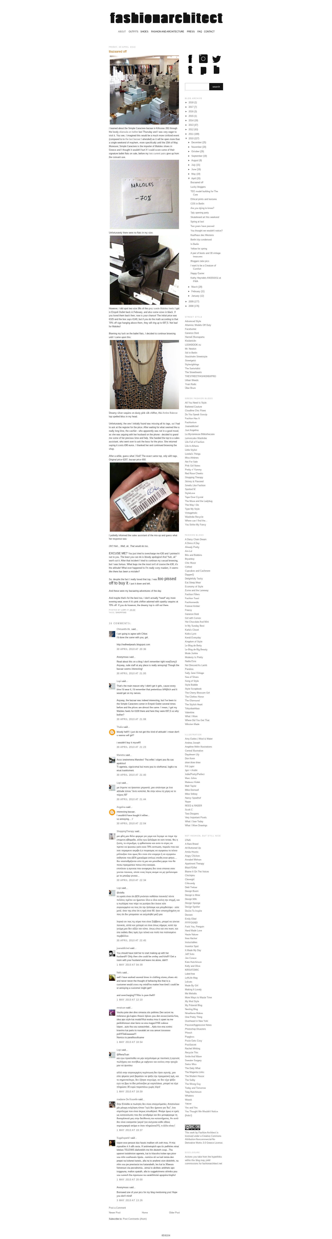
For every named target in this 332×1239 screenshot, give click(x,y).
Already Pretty (192, 547)
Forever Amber (192, 606)
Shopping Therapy (194, 477)
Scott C (189, 809)
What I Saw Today (194, 821)
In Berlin (195, 244)
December (196, 142)
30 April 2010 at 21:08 (131, 719)
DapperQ (189, 574)
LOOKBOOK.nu (193, 344)
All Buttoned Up (193, 848)
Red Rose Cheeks (194, 473)
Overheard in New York (196, 1021)
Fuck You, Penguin (194, 926)
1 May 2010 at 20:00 (130, 1179)
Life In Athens (192, 446)
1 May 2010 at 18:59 (130, 1091)
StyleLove (190, 493)
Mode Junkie (191, 653)
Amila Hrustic (192, 852)
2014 (191, 120)
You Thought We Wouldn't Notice (201, 1111)
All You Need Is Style (195, 402)
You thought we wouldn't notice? (207, 230)
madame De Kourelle (127, 1099)
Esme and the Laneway (197, 590)
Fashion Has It (192, 418)
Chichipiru (190, 875)
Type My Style (192, 509)
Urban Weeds (192, 380)
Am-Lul (188, 551)
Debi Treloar (191, 887)
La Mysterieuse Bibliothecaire (200, 434)
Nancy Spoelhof (193, 798)
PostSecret (190, 1044)
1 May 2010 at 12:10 (130, 999)
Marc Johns (191, 778)
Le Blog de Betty (193, 645)
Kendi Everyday (193, 637)
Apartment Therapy (194, 863)
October (195, 151)
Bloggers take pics (200, 261)
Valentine (189, 712)
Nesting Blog (191, 1009)
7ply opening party (200, 212)
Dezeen (189, 915)
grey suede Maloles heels (161, 308)
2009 (191, 301)
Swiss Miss (191, 1064)
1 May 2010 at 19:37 (130, 1130)
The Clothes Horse (194, 696)
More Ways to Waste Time (198, 997)
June (194, 169)
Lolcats (188, 981)
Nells (119, 972)
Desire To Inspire (193, 911)
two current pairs (157, 153)
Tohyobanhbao (192, 708)
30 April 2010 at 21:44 (131, 799)
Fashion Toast (192, 598)
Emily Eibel (190, 918)
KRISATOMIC (192, 970)
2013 (191, 125)
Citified (188, 567)
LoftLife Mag (191, 977)
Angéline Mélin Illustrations (198, 746)
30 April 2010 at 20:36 (131, 649)
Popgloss (189, 1036)
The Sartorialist (192, 368)
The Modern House (194, 1076)
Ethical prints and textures (204, 199)
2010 (191, 138)
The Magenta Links (194, 1072)
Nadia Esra (190, 661)
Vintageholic (191, 513)
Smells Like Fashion (195, 485)
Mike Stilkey (191, 794)
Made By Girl (191, 985)
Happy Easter (197, 273)
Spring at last (197, 221)
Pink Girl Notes (192, 465)
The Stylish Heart (193, 704)
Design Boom (192, 891)
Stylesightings (192, 364)
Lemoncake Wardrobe (196, 438)
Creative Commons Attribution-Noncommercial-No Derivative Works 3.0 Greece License (203, 1139)
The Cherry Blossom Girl (197, 692)
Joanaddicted (191, 426)
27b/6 (188, 840)
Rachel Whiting (192, 1048)
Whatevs (189, 1095)
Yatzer (188, 1103)
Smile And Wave (193, 1056)
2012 (191, 129)
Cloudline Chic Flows (195, 410)
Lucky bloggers (198, 187)
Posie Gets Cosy (193, 1040)
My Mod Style (192, 1001)
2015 (191, 116)
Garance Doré (192, 333)
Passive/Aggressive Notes (198, 1025)
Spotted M (190, 489)
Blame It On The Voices (197, 871)
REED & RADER (193, 805)
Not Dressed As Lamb (196, 665)
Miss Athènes (192, 457)
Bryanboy (190, 559)
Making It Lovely (193, 989)
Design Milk (191, 899)
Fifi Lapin (189, 766)
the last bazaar (132, 139)
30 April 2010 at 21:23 (131, 747)
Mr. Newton (190, 348)
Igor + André (191, 770)
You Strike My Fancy (195, 524)
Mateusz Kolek (192, 782)
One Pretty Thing (193, 1017)
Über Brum (190, 388)
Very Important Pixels (196, 817)
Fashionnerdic (192, 602)
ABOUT (122, 31)
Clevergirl (189, 879)
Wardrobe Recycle (194, 517)
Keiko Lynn (190, 633)
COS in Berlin (197, 203)
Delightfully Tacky (194, 578)
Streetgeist (190, 360)
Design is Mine (192, 895)
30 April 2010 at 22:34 (131, 880)
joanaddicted (123, 948)
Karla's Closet (192, 629)
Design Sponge (192, 903)
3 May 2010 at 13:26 (130, 1200)
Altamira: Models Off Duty (198, 325)
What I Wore (191, 716)
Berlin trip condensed (201, 239)
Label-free (190, 973)
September (197, 156)
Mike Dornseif (192, 790)
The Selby (190, 1080)
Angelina (121, 807)
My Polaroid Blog (193, 1005)
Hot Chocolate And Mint (197, 622)
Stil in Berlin (191, 352)
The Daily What (192, 1068)
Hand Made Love (193, 930)
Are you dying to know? (202, 208)
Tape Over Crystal (194, 497)
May (193, 174)
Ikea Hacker (191, 938)
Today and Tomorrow (195, 1088)
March (194, 287)
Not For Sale (191, 461)
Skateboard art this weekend (205, 217)
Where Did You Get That (197, 720)
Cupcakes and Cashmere (197, 571)
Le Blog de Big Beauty (196, 649)
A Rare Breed (191, 844)
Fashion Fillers (192, 594)
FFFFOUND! (191, 922)
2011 (191, 134)
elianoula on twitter (128, 132)
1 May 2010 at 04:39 (130, 964)
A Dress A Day (192, 543)
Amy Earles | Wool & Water (199, 738)
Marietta (121, 755)
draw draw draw (192, 762)
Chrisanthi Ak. (124, 629)
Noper (188, 801)
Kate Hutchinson (193, 962)
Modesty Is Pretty (194, 657)
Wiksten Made (192, 724)
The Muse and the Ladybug (198, 501)
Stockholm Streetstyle (196, 356)
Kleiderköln (190, 340)
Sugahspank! (123, 1138)
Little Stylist (191, 450)
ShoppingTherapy (125, 831)
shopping (121, 612)
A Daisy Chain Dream (195, 539)
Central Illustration (194, 750)
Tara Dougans (192, 813)
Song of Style (192, 681)
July (193, 165)
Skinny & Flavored (194, 481)
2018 (191, 102)
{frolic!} (188, 1115)
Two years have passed (202, 226)
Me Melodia (191, 993)
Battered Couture (193, 406)
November (196, 147)
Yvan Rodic (190, 384)
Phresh (188, 1032)
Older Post (174, 1212)
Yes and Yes (191, 1107)
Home (145, 1212)
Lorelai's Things (193, 454)
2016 (191, 111)
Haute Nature (191, 934)
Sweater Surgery (193, 1060)
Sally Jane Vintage (194, 673)
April (194, 178)
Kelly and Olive (192, 966)
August (195, 160)
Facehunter (190, 329)
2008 (191, 306)
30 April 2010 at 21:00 (131, 673)
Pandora (189, 669)
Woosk (188, 1099)
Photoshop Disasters (195, 1029)
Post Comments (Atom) (135, 1219)
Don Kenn (190, 758)
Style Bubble (191, 684)
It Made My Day (193, 950)
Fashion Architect (207, 1132)
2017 (191, 107)
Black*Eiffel (191, 867)
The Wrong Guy (193, 1084)
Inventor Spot (192, 946)
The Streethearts (193, 372)
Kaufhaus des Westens (202, 235)
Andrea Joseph (192, 742)
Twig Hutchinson (193, 1092)
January (195, 296)
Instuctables (191, 942)
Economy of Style (194, 586)
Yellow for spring (199, 248)
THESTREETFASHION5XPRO (200, 376)
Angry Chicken (192, 856)
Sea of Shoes (192, 677)
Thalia (120, 727)
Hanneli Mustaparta (194, 337)
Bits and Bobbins (193, 555)
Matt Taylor (190, 786)
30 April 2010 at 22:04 (131, 823)
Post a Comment (117, 1207)
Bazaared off (197, 182)
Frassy (188, 610)
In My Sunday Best (194, 626)
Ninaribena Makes (194, 1013)
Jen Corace (190, 958)
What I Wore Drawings (196, 825)
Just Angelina (192, 430)
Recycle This (191, 1052)
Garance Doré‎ (192, 614)
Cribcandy (190, 883)
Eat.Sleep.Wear (193, 582)
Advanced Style (193, 321)
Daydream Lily (192, 754)
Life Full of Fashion (194, 442)
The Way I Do (192, 505)
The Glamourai (192, 700)
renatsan (121, 1007)
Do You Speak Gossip (196, 414)
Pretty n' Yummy (193, 469)
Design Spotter (192, 907)
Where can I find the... (196, 520)
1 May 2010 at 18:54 (130, 1042)
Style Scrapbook (193, 688)
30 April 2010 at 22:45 (131, 940)
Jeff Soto (189, 954)
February (196, 291)
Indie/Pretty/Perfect (195, 774)
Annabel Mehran (193, 859)
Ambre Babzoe (170, 413)
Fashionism (191, 422)
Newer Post (115, 1212)
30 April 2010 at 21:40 (131, 775)
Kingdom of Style (193, 641)
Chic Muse (190, 563)
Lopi (124, 610)
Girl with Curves (193, 618)
